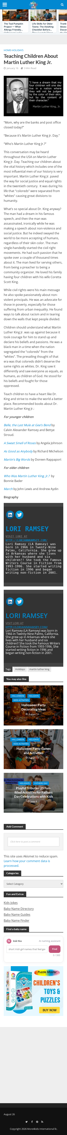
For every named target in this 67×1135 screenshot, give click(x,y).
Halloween (18, 696)
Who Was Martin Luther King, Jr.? (27, 476)
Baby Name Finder (16, 920)
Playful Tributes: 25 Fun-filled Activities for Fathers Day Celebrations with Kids (33, 792)
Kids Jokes (11, 903)
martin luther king (39, 669)
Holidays (17, 50)
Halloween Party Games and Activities (34, 751)
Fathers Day (40, 783)
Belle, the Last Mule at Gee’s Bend (27, 425)
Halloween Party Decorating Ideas (33, 707)
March (8, 489)
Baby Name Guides (17, 914)
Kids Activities (21, 700)
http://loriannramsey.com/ (26, 540)
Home (7, 50)
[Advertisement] (33, 1064)
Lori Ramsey (27, 529)
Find (54, 949)
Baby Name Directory (19, 909)
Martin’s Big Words (17, 459)
